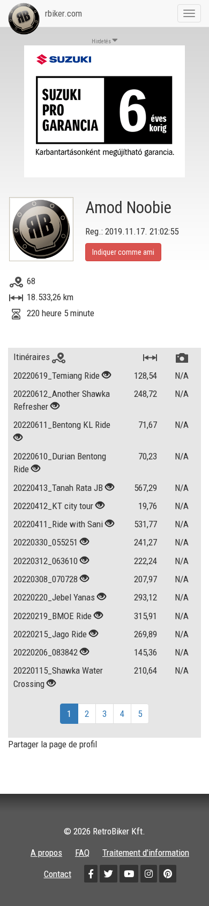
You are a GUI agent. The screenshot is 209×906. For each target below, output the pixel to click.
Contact (57, 874)
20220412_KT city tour (53, 506)
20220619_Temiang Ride (56, 375)
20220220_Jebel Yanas (54, 597)
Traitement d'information (145, 852)
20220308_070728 (45, 579)
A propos (46, 852)
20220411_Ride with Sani (58, 524)
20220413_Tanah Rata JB (58, 487)
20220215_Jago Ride (50, 634)
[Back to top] (178, 875)
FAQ (82, 852)
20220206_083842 (45, 652)
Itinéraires (32, 357)
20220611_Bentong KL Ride (61, 424)
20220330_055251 (45, 542)
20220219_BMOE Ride (52, 616)
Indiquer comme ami (123, 252)
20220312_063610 (45, 561)
